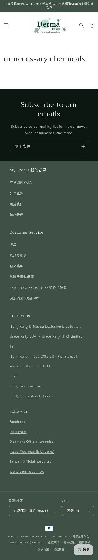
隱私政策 (69, 542)
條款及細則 (18, 256)
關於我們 (16, 204)
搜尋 (13, 245)
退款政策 (53, 542)
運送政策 (43, 549)
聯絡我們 (16, 215)
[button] (6, 25)
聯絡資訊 (59, 549)
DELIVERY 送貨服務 (24, 299)
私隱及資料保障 (22, 277)
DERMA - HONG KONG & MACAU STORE (45, 536)
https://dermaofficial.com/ (32, 452)
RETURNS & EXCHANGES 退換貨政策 (38, 288)
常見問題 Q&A (21, 183)
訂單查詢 (16, 193)
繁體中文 (73, 510)
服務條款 (16, 266)
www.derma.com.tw (27, 472)
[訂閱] (83, 146)
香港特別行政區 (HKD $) (31, 510)
